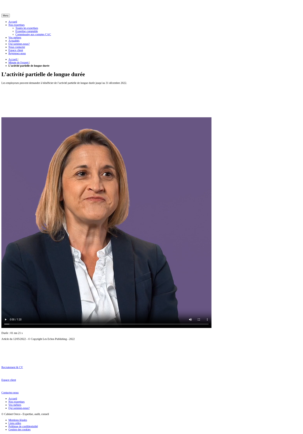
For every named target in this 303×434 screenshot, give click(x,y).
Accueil (12, 21)
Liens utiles (14, 423)
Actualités (13, 40)
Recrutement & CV (12, 367)
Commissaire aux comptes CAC (33, 34)
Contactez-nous (10, 392)
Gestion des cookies (19, 429)
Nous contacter (16, 47)
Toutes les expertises (26, 28)
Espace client (15, 50)
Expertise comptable (26, 31)
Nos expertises (16, 24)
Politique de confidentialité (23, 426)
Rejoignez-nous (17, 53)
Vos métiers (14, 37)
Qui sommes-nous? (19, 43)
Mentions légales (17, 420)
